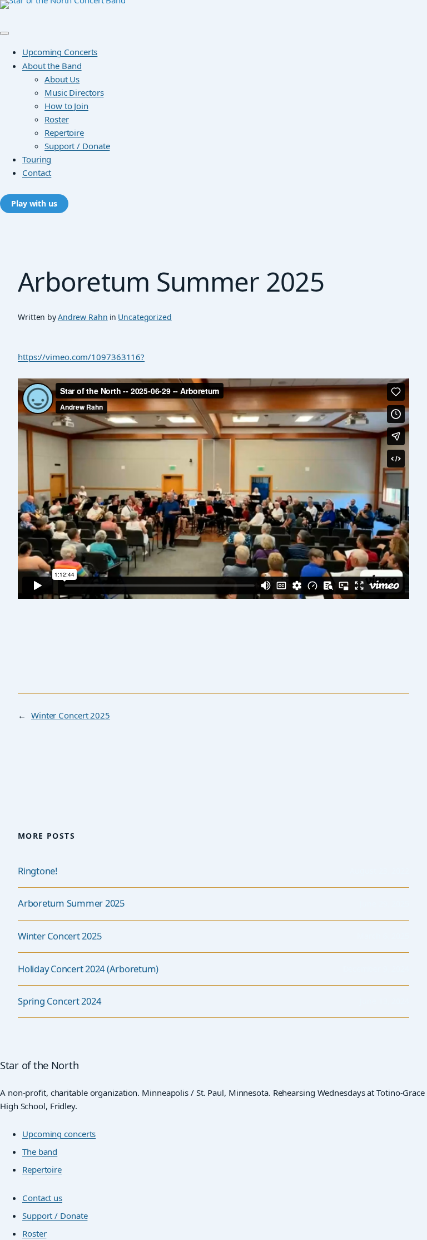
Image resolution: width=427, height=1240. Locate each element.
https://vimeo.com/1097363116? (81, 356)
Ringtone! (37, 871)
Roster (56, 119)
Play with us (34, 203)
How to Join (66, 105)
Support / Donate (77, 145)
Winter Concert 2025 (70, 715)
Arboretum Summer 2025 (71, 903)
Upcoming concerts (59, 1133)
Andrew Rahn (83, 317)
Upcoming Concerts (59, 51)
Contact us (42, 1197)
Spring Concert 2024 (59, 1001)
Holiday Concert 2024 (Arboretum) (88, 969)
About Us (62, 79)
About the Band (52, 65)
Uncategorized (145, 317)
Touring (36, 159)
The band (39, 1151)
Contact (36, 172)
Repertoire (64, 132)
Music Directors (74, 92)
